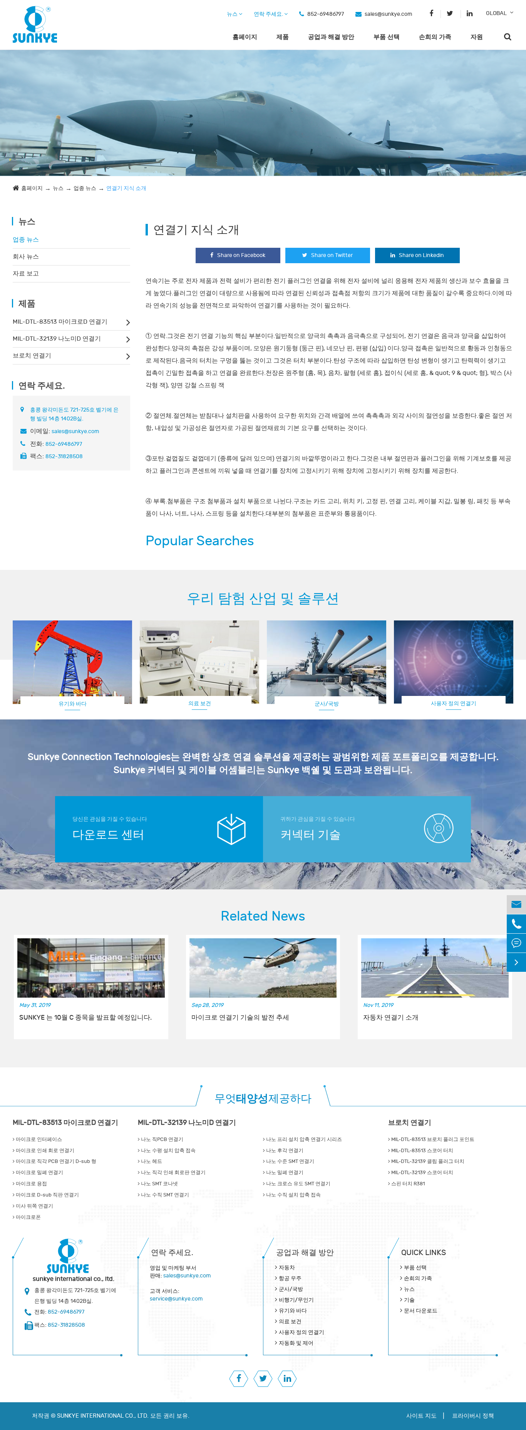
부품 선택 (387, 37)
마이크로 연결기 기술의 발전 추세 (240, 1018)
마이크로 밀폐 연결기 (39, 1173)
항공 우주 (290, 1278)
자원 (477, 37)
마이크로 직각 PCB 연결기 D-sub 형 (55, 1161)
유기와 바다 (73, 704)
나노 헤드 (151, 1161)
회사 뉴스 (26, 256)
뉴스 (233, 14)
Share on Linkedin (421, 255)
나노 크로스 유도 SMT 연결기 (297, 1184)
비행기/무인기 (296, 1300)
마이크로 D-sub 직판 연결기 (47, 1195)
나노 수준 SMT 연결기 (289, 1161)
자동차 (287, 1267)
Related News (263, 916)
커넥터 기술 (310, 835)
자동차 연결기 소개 (391, 1018)
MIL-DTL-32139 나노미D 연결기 (57, 338)
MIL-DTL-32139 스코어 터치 (421, 1173)
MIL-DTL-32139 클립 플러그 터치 (427, 1161)
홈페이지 (245, 37)
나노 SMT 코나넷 (159, 1184)
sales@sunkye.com (388, 14)
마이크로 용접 (31, 1184)
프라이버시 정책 (473, 1416)
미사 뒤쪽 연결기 (34, 1206)
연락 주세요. (269, 14)
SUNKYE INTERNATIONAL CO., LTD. (103, 1416)
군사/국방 (327, 704)
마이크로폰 (28, 1217)
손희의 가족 (435, 37)
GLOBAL (496, 13)
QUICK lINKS (423, 1252)
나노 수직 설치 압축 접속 (293, 1195)
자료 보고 (26, 273)
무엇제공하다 (263, 1098)
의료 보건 (199, 703)
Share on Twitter (332, 255)
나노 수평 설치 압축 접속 (168, 1151)
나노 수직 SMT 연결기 (164, 1195)
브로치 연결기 (32, 355)
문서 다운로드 (420, 1310)
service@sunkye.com (176, 1299)
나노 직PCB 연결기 (161, 1139)
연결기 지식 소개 (126, 188)
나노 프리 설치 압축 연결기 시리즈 (303, 1139)
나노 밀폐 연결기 (284, 1173)
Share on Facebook (241, 255)
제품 (282, 37)
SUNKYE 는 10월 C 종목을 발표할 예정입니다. (85, 1018)
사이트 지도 (421, 1416)
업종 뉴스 (85, 188)
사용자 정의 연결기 (453, 703)
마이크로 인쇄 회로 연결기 (44, 1151)
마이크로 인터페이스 (38, 1139)
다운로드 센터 (108, 835)
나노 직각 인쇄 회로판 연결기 (173, 1173)
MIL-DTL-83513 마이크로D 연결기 (60, 321)
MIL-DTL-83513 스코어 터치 (421, 1151)
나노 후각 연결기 (284, 1151)
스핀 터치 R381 (407, 1184)
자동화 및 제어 (296, 1343)
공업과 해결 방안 (331, 37)
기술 (409, 1300)
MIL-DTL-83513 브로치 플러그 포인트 (432, 1139)
